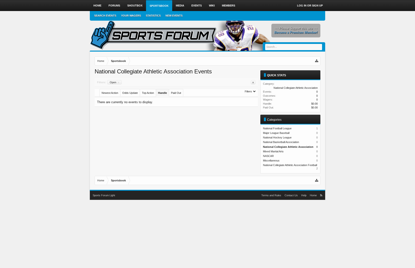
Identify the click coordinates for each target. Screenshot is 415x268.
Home (97, 5)
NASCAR (268, 156)
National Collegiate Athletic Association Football (290, 165)
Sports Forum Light (104, 195)
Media (180, 5)
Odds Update (130, 92)
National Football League (277, 128)
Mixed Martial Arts (273, 151)
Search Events (105, 15)
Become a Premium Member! (295, 32)
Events (196, 5)
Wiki (212, 5)
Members (228, 5)
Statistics (153, 15)
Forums (114, 5)
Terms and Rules (271, 195)
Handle (162, 92)
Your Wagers (131, 15)
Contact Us (291, 195)
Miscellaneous (271, 160)
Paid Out (176, 92)
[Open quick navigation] (317, 61)
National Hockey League (277, 137)
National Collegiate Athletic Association (296, 87)
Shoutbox (134, 5)
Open (114, 82)
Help (303, 195)
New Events (174, 15)
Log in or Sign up (310, 5)
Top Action (148, 92)
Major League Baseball (276, 132)
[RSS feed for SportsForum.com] (321, 195)
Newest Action (110, 92)
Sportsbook (159, 5)
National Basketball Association (281, 142)
